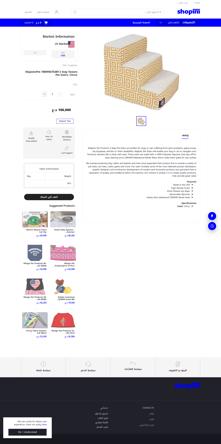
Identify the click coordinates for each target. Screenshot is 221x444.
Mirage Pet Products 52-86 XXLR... (63, 332)
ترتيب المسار (102, 427)
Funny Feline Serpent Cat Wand (36, 332)
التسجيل (28, 12)
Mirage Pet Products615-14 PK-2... (64, 264)
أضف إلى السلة (49, 197)
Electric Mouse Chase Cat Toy (36, 231)
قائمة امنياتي (101, 422)
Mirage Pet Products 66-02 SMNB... (34, 264)
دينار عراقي (183, 3)
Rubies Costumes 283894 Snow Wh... (66, 298)
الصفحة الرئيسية (141, 23)
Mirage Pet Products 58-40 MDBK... (34, 298)
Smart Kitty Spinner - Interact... (64, 231)
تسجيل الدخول (43, 12)
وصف (185, 135)
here (44, 425)
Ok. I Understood (27, 432)
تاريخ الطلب (103, 418)
